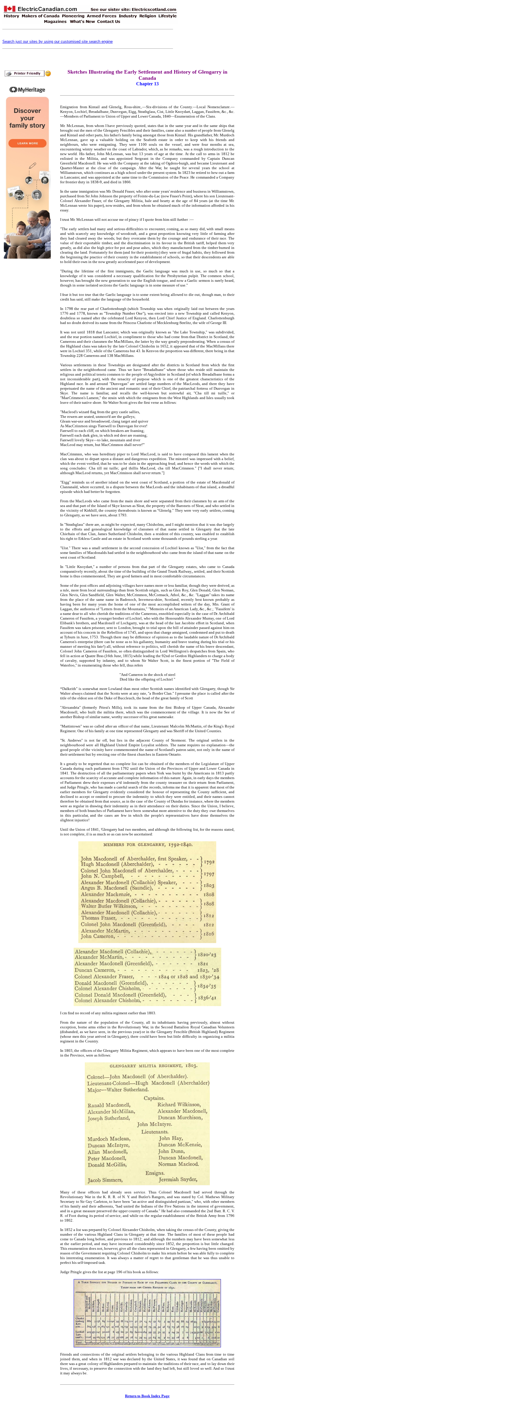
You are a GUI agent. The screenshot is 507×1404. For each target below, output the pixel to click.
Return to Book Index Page (147, 1396)
